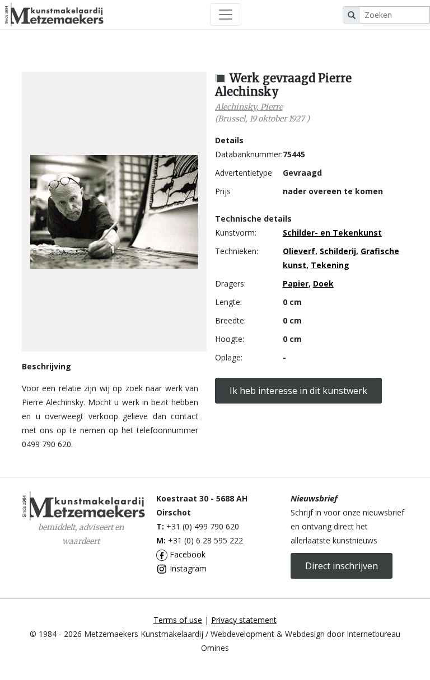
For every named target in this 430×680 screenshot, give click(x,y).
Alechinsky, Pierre (249, 107)
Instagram (187, 568)
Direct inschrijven (341, 566)
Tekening (330, 265)
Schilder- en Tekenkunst (332, 232)
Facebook (186, 554)
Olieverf (299, 251)
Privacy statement (244, 620)
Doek (323, 283)
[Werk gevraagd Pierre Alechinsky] (114, 212)
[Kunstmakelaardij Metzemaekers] (54, 14)
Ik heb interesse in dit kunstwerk (298, 390)
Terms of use (177, 620)
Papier (296, 283)
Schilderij (338, 251)
